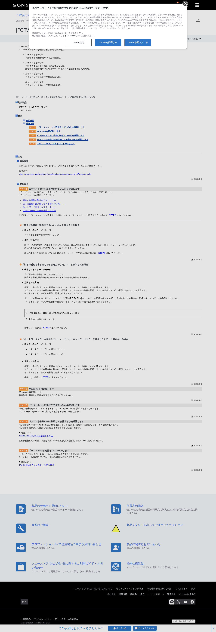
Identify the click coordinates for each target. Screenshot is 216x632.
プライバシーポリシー (70, 35)
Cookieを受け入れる (138, 42)
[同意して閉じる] (185, 3)
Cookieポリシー (61, 32)
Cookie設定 (78, 42)
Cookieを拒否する (108, 42)
